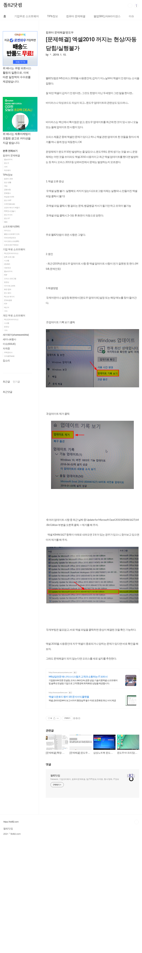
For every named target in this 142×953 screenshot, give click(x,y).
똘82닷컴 (12, 5)
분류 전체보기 (10, 150)
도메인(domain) (9, 204)
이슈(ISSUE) (9, 343)
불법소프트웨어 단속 (11, 234)
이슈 (131, 16)
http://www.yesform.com (58, 692)
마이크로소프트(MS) (11, 241)
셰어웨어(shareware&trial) (16, 334)
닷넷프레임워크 (10, 237)
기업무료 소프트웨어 (26, 16)
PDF (5, 275)
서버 (5, 166)
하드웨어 (7, 170)
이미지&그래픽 (9, 285)
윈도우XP (7, 200)
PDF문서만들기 (10, 211)
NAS (5, 222)
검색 (130, 5)
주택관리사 (8, 352)
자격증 (6, 348)
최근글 (6, 381)
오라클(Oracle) (9, 356)
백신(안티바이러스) (11, 253)
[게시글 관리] (57, 718)
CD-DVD (7, 264)
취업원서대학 (9, 196)
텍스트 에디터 (9, 296)
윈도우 (6, 163)
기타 (5, 311)
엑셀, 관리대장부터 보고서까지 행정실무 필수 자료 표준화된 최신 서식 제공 (82, 700)
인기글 (16, 381)
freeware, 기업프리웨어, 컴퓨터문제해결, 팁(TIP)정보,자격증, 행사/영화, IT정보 (84, 779)
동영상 (6, 282)
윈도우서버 (8, 214)
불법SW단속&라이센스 (107, 16)
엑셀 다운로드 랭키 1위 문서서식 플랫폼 (69, 696)
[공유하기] (54, 718)
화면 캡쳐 (7, 289)
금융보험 (7, 189)
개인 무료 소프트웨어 (14, 315)
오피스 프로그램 (10, 278)
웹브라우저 (8, 159)
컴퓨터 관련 (8, 178)
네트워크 (7, 267)
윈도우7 (7, 218)
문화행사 (7, 193)
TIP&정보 (52, 16)
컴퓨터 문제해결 (75, 16)
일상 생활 (7, 182)
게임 (5, 186)
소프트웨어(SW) (11, 226)
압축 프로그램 (9, 257)
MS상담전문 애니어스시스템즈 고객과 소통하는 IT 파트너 (78, 676)
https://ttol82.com (11, 821)
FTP (5, 303)
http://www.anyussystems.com (60, 672)
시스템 (6, 260)
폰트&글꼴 (8, 300)
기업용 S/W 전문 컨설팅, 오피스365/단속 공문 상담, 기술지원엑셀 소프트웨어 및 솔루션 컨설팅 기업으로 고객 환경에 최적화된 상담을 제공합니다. (83, 682)
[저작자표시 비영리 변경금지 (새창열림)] (76, 718)
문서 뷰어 (7, 293)
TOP (136, 822)
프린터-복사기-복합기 (12, 207)
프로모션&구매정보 (11, 244)
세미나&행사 (9, 339)
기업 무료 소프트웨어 (14, 249)
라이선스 (7, 230)
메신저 (6, 307)
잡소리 (6, 360)
